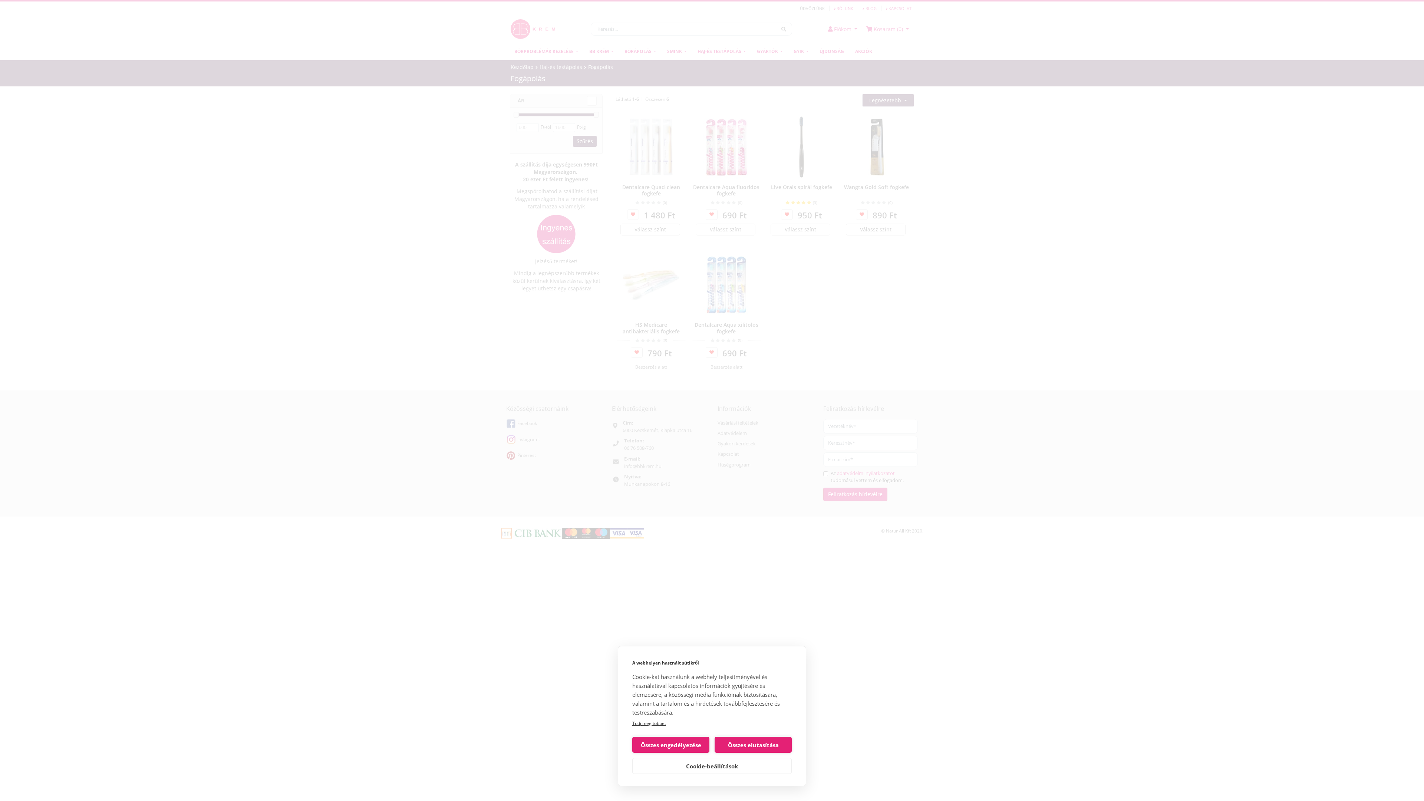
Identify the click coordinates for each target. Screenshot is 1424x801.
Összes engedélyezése (671, 745)
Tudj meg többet (649, 723)
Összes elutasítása (753, 745)
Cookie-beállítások (712, 766)
